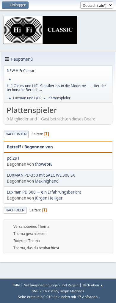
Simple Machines (72, 291)
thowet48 (44, 164)
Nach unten (16, 134)
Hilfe (16, 285)
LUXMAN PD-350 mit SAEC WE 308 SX (41, 175)
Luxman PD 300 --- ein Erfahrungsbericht (44, 192)
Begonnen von (38, 147)
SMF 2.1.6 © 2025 (45, 291)
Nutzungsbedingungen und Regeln (51, 285)
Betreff (14, 147)
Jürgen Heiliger (49, 198)
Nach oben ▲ (92, 285)
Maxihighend (47, 181)
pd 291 (13, 158)
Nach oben (15, 210)
